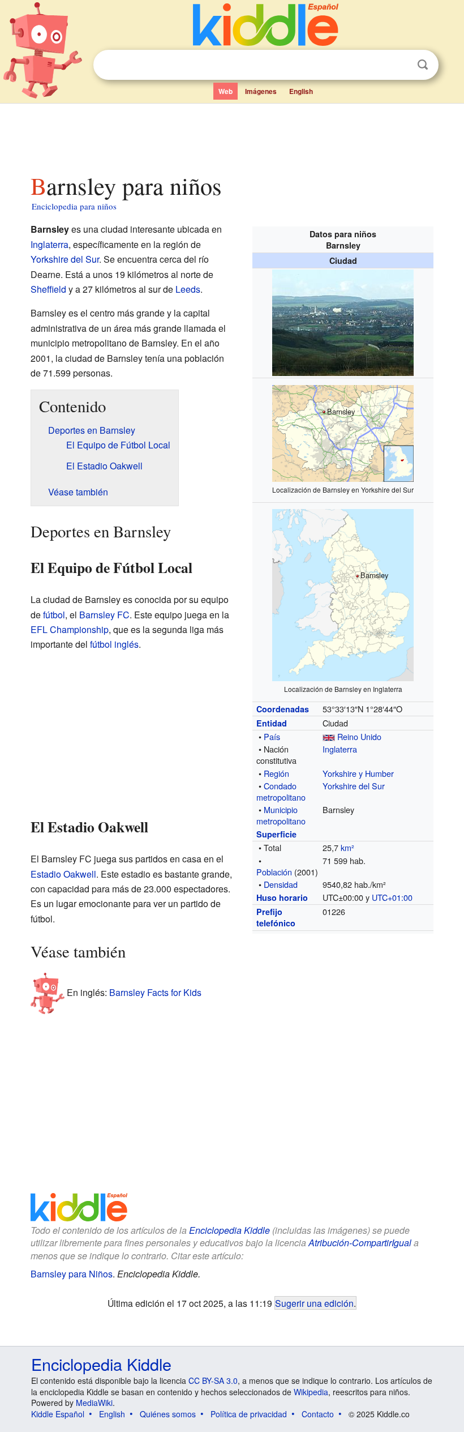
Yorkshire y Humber (358, 773)
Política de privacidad (248, 1414)
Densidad (281, 884)
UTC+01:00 (392, 897)
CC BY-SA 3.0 (213, 1380)
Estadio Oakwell (63, 873)
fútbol (54, 614)
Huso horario (282, 897)
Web (225, 91)
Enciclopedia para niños (74, 206)
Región (276, 773)
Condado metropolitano (281, 791)
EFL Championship (70, 629)
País (272, 736)
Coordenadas (282, 709)
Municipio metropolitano (281, 815)
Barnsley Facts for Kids (155, 991)
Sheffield (48, 289)
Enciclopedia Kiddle (229, 1230)
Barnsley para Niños (72, 1273)
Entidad (271, 723)
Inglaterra (340, 749)
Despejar (399, 65)
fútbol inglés (114, 644)
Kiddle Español (57, 1414)
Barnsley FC (104, 614)
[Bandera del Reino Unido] (329, 736)
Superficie (276, 834)
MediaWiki (94, 1402)
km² (347, 847)
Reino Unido (359, 736)
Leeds (187, 289)
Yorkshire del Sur (354, 786)
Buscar (422, 65)
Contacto (318, 1414)
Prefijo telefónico (275, 917)
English (301, 91)
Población (274, 872)
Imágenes (261, 91)
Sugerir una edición (314, 1303)
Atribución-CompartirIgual (359, 1242)
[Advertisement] (232, 135)
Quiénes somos (168, 1414)
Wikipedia (311, 1391)
